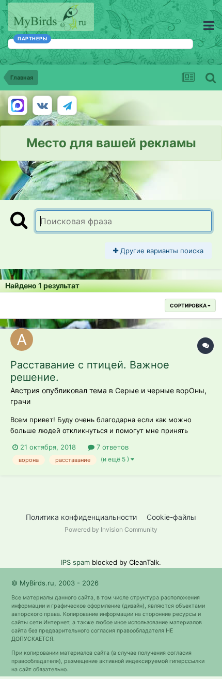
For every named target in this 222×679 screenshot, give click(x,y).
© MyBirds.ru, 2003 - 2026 (55, 583)
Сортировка (189, 305)
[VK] (42, 105)
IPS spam (75, 562)
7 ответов (111, 447)
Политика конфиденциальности (81, 517)
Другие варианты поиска (160, 250)
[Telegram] (67, 105)
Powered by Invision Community (111, 529)
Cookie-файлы (171, 517)
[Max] (17, 105)
